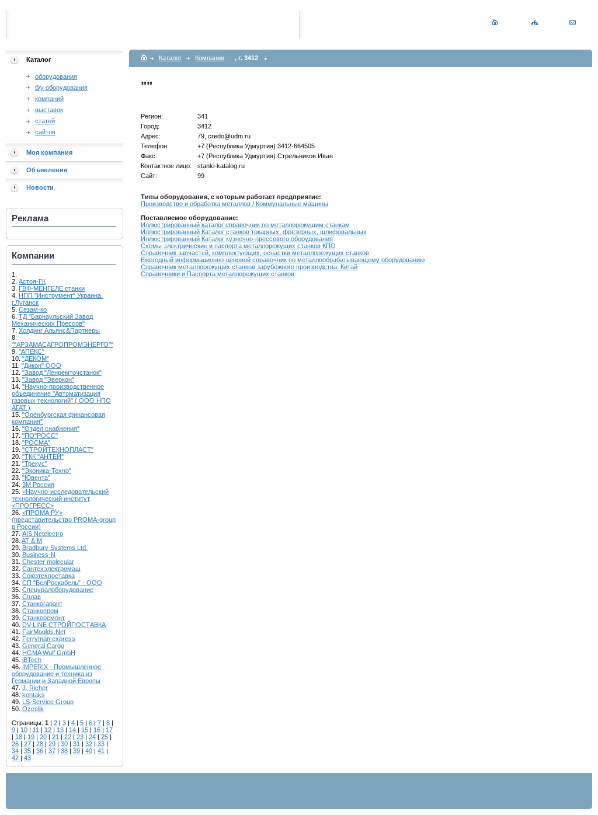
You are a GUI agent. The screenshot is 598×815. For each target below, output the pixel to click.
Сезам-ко (33, 309)
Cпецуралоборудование (57, 589)
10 (23, 729)
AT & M (32, 540)
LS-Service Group (48, 701)
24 (92, 736)
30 (64, 743)
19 (30, 736)
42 (15, 757)
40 (88, 750)
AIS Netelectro (42, 533)
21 (55, 736)
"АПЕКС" (31, 351)
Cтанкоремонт (43, 617)
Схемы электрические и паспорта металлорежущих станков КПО (238, 245)
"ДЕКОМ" (35, 358)
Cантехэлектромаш (51, 568)
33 (101, 743)
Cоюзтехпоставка (48, 575)
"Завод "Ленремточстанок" (62, 372)
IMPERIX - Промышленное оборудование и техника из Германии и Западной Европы (56, 673)
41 (101, 750)
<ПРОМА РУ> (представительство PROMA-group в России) (64, 519)
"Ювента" (36, 477)
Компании (209, 57)
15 (84, 729)
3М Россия (38, 484)
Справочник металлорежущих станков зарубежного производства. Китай (249, 266)
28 (39, 743)
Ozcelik (33, 708)
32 (88, 743)
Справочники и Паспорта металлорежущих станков (217, 273)
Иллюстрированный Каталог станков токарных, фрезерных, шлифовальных (254, 231)
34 (15, 750)
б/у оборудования (61, 87)
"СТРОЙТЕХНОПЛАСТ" (57, 449)
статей (45, 120)
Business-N (38, 554)
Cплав (31, 596)
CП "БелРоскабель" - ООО (62, 582)
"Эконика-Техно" (46, 470)
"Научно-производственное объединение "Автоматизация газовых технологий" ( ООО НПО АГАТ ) (61, 397)
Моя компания (49, 152)
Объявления (46, 169)
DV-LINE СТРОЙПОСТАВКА (64, 624)
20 (43, 736)
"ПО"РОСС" (40, 435)
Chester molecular (48, 561)
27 (27, 743)
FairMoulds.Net (43, 631)
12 (47, 729)
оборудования (56, 76)
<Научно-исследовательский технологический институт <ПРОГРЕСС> (60, 498)
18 (18, 736)
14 (72, 729)
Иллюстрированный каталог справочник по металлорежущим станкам (245, 224)
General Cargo (43, 645)
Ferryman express (48, 638)
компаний (49, 98)
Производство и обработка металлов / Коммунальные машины (234, 203)
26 (15, 743)
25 (104, 736)
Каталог (170, 57)
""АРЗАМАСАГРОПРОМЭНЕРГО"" (62, 344)
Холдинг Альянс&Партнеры (59, 330)
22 (67, 736)
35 (27, 750)
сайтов (45, 131)
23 (80, 736)
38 (64, 750)
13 (60, 729)
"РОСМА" (36, 442)
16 (96, 729)
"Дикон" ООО (41, 365)
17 (109, 729)
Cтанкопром (40, 610)
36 (39, 750)
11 (36, 729)
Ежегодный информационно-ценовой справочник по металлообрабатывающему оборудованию (283, 259)
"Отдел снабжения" (50, 428)
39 (76, 750)
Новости (40, 187)
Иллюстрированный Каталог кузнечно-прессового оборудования (237, 238)
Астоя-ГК (32, 281)
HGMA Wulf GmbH (48, 652)
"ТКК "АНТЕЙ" (43, 456)
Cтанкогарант (42, 603)
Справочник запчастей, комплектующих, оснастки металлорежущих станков (255, 252)
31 (76, 743)
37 (51, 750)
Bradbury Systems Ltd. (55, 547)
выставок (49, 109)
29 (51, 743)
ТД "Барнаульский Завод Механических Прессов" (52, 320)
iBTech (31, 659)
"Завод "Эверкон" (48, 379)
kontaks (33, 694)
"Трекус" (34, 463)
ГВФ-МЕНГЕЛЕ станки (52, 288)
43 (27, 757)
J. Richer (35, 687)
